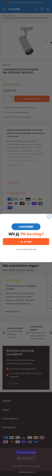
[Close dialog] (49, 216)
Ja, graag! (26, 241)
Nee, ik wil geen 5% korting (26, 249)
